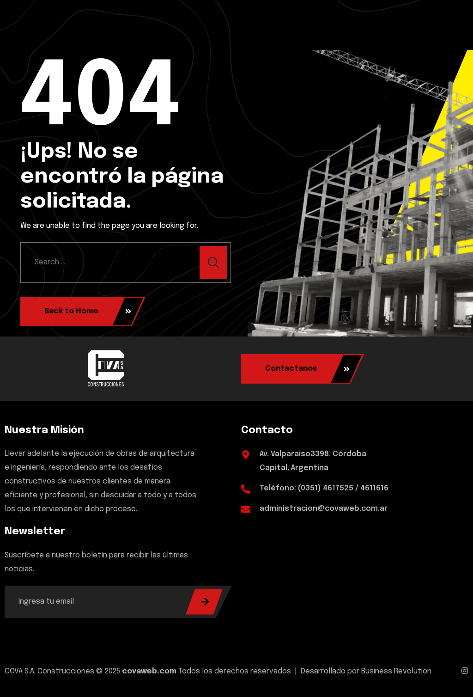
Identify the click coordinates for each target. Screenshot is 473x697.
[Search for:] (125, 262)
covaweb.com (149, 671)
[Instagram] (464, 671)
